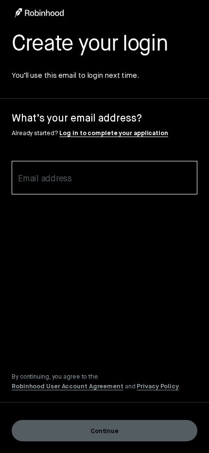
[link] (67, 386)
